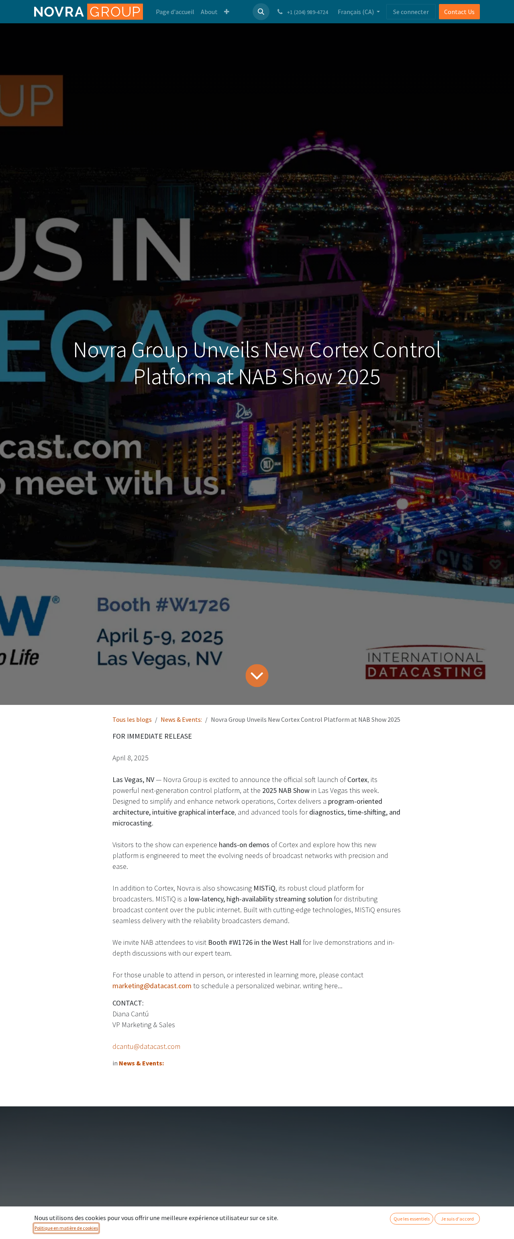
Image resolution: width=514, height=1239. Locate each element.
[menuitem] (175, 12)
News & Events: (181, 719)
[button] (261, 11)
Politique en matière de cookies (66, 1228)
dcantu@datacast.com (146, 1046)
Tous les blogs (132, 719)
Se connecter (411, 12)
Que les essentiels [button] (412, 1219)
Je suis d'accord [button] (457, 1219)
